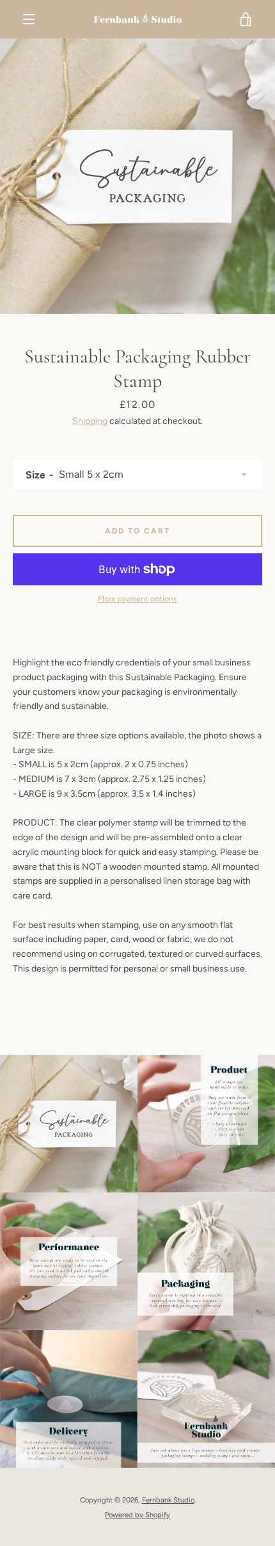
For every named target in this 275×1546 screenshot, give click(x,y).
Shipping (89, 421)
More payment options (137, 598)
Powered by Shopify (137, 1514)
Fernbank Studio (168, 1499)
